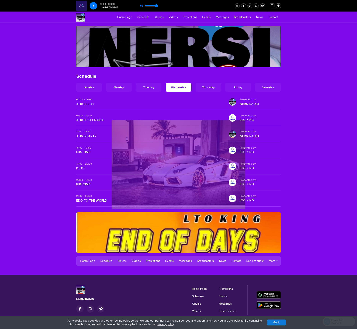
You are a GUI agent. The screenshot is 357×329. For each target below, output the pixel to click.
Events (206, 17)
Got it (276, 322)
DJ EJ (80, 168)
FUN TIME (83, 152)
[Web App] (272, 5)
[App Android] (278, 5)
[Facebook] (243, 5)
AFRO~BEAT (85, 104)
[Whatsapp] (256, 5)
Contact (273, 17)
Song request (255, 260)
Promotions (190, 17)
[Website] (249, 5)
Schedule (143, 17)
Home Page (124, 17)
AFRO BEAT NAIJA (90, 120)
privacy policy (165, 324)
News (259, 17)
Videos (173, 17)
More (272, 260)
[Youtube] (262, 5)
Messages (222, 17)
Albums (159, 17)
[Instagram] (237, 5)
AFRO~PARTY (86, 136)
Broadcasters (242, 17)
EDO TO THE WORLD (91, 200)
